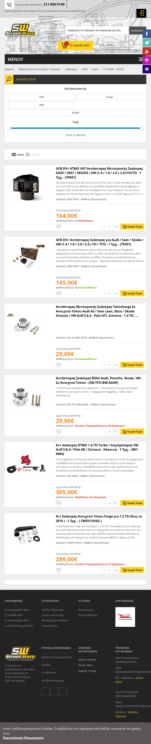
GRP (41, 105)
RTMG (75, 112)
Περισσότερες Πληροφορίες (23, 738)
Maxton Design (87, 659)
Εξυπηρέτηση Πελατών (55, 620)
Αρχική (9, 69)
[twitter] (46, 691)
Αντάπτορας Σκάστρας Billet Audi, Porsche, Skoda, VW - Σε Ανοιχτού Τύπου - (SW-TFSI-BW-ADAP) (99, 380)
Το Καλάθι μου (14, 615)
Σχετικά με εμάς (88, 615)
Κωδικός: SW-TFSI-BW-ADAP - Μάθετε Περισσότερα (86, 404)
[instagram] (63, 691)
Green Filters (85, 665)
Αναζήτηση (137, 30)
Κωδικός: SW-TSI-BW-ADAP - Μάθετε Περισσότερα (85, 337)
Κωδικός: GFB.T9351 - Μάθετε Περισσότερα (81, 266)
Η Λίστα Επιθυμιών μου (19, 625)
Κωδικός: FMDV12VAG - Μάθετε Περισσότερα (82, 542)
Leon (95, 69)
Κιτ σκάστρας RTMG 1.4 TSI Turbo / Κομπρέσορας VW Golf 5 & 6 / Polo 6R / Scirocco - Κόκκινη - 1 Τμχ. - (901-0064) (97, 449)
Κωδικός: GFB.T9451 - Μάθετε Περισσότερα (81, 199)
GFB (41, 97)
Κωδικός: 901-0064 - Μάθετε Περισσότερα (80, 476)
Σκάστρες (71, 69)
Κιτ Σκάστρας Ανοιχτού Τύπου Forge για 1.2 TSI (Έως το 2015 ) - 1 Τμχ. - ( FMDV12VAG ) (99, 518)
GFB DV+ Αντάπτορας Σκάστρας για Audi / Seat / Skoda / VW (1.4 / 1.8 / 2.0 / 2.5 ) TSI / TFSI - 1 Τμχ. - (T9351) (100, 242)
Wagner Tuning (87, 671)
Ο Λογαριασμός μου (17, 609)
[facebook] (54, 691)
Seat (84, 69)
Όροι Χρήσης (49, 625)
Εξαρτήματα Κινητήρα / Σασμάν (39, 69)
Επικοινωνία (85, 609)
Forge (109, 97)
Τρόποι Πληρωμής (52, 609)
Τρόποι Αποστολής (53, 615)
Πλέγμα (35, 154)
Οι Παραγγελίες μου (17, 620)
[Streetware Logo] (20, 31)
